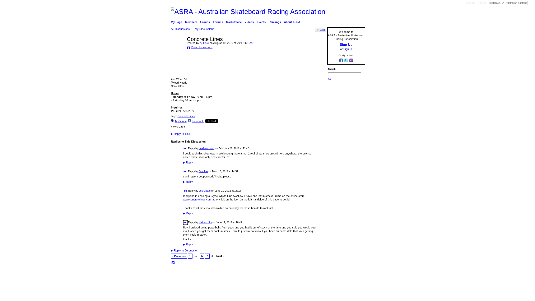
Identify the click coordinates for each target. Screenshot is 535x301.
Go (329, 78)
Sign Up (470, 2)
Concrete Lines (186, 116)
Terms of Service (355, 272)
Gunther (203, 171)
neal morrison (206, 148)
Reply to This (180, 133)
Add (322, 29)
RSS (173, 263)
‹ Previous (179, 256)
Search (531, 3)
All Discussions (180, 29)
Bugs (196, 272)
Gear (250, 43)
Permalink (185, 148)
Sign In (482, 2)
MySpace (181, 121)
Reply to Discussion (184, 250)
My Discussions (204, 29)
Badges (317, 272)
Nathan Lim (205, 222)
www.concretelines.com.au (199, 199)
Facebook (198, 121)
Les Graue (205, 190)
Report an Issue (334, 272)
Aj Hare (204, 43)
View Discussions (202, 47)
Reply (188, 162)
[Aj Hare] (177, 48)
